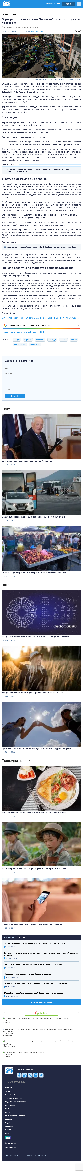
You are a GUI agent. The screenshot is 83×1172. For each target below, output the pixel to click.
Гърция (17, 340)
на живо (67, 4)
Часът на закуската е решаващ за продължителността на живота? (35, 943)
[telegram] (41, 1075)
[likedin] (24, 1075)
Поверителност (11, 1095)
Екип (7, 1108)
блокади (52, 340)
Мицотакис (35, 344)
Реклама (8, 1119)
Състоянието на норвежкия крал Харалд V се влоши (28, 974)
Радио (8, 1123)
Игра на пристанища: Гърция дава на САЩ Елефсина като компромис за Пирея (42, 247)
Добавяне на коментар (19, 360)
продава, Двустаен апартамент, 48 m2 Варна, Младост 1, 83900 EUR (40, 1052)
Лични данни (10, 1143)
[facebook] (19, 1075)
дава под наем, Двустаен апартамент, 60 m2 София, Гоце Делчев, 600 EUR (42, 1018)
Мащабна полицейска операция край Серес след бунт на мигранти (35, 993)
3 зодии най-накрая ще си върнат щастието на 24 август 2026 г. (33, 692)
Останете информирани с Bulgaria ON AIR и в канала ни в (40, 318)
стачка (74, 340)
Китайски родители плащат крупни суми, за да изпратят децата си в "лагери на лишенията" (41, 954)
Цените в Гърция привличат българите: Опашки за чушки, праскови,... (35, 573)
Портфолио (10, 1105)
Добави (14, 396)
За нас (8, 1091)
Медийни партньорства (15, 1116)
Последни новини (53, 4)
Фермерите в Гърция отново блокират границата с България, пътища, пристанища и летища (38, 170)
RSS (7, 1133)
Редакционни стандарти (15, 1101)
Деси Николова (36, 31)
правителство (20, 344)
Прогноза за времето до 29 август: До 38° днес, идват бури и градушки (36, 748)
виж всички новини (41, 1002)
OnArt (8, 1137)
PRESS (8, 1112)
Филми (8, 1130)
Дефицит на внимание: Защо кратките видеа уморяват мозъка (33, 964)
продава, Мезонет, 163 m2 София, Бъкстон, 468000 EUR (36, 1029)
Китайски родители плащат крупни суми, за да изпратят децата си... (35, 868)
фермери (27, 340)
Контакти (9, 1088)
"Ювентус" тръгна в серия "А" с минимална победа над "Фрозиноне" (36, 984)
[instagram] (35, 1075)
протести (40, 340)
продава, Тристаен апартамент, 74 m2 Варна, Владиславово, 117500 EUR (42, 1041)
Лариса (63, 340)
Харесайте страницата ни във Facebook (23, 332)
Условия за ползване (13, 1098)
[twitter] (30, 1075)
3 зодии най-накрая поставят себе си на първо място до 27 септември (36, 637)
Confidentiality (10, 1147)
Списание (9, 1126)
